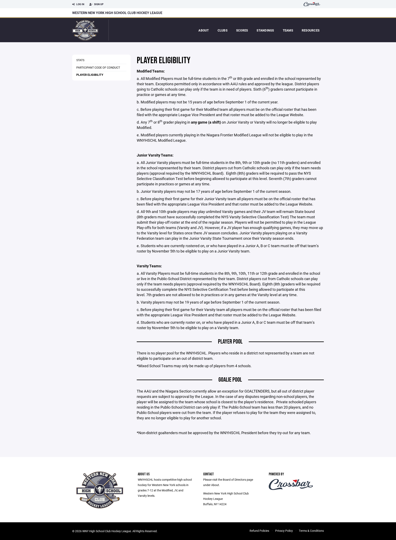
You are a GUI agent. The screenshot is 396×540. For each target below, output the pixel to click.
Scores (242, 30)
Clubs (222, 30)
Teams (288, 30)
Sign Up (98, 4)
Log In (80, 4)
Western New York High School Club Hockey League (117, 13)
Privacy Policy (284, 531)
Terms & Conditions (311, 531)
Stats (80, 60)
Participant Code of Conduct (98, 67)
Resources (310, 30)
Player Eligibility (89, 75)
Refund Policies (259, 531)
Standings (265, 30)
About (203, 30)
